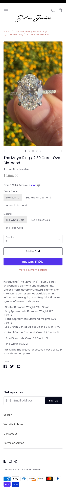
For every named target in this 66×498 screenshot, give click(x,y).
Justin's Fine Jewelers (16, 169)
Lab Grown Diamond (38, 197)
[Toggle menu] (6, 10)
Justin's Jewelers (32, 469)
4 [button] (36, 151)
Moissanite (12, 197)
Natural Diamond (16, 205)
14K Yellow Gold (40, 220)
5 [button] (40, 151)
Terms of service (14, 443)
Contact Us (10, 433)
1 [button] (25, 151)
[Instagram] (9, 461)
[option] (33, 93)
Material (8, 214)
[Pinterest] (14, 461)
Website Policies (13, 424)
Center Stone (10, 191)
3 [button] (33, 151)
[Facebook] (3, 461)
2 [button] (29, 151)
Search (8, 415)
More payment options (33, 270)
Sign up (53, 400)
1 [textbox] (6, 240)
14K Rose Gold (14, 228)
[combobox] (33, 239)
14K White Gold (15, 220)
